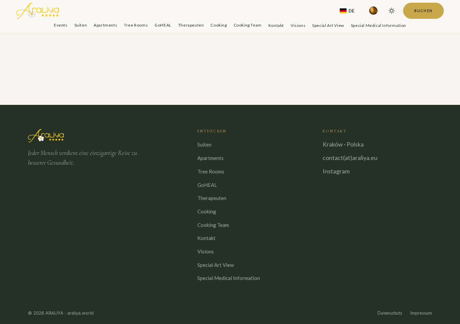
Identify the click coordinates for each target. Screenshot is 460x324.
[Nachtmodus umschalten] (392, 11)
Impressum (421, 313)
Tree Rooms (136, 25)
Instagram (336, 171)
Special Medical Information (378, 25)
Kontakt (276, 25)
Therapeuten (191, 25)
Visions (298, 25)
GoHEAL (163, 25)
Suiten (80, 25)
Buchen (423, 10)
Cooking (218, 25)
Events (61, 25)
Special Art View (328, 25)
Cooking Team (248, 25)
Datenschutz (389, 313)
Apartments (105, 25)
